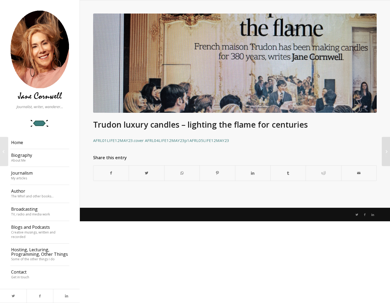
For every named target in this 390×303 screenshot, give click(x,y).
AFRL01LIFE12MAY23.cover (118, 140)
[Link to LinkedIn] (66, 296)
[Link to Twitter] (13, 296)
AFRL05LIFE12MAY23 (209, 140)
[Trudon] (235, 63)
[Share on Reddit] (323, 173)
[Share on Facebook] (111, 173)
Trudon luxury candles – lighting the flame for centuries (200, 124)
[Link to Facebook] (40, 296)
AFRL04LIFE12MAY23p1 (167, 140)
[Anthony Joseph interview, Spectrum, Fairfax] (4, 151)
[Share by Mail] (358, 173)
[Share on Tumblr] (288, 173)
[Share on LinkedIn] (252, 173)
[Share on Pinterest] (217, 173)
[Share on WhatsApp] (182, 173)
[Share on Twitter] (146, 173)
